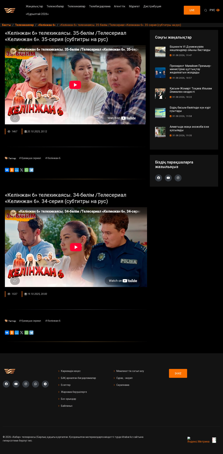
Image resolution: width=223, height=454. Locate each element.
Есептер (66, 385)
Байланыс (67, 405)
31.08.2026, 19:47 (182, 55)
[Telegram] (31, 170)
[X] (22, 170)
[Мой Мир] (17, 170)
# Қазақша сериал (30, 158)
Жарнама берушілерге (74, 392)
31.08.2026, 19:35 (182, 135)
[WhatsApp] (26, 170)
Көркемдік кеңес (71, 371)
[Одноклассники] (12, 170)
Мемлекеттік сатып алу (130, 371)
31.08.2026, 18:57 (182, 78)
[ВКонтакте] (7, 170)
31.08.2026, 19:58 (182, 116)
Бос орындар (68, 398)
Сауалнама (122, 385)
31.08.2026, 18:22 (182, 97)
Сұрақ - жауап (124, 378)
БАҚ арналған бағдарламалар (78, 378)
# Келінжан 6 (52, 158)
